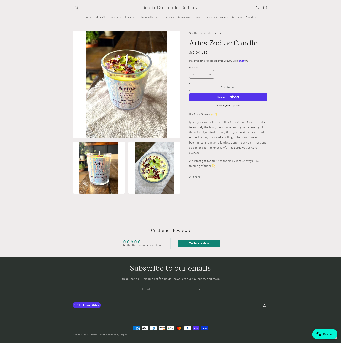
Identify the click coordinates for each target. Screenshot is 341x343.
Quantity (193, 67)
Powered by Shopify (117, 335)
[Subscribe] (198, 289)
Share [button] (196, 176)
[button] (77, 7)
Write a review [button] (199, 243)
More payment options (228, 105)
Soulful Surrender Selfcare (94, 335)
